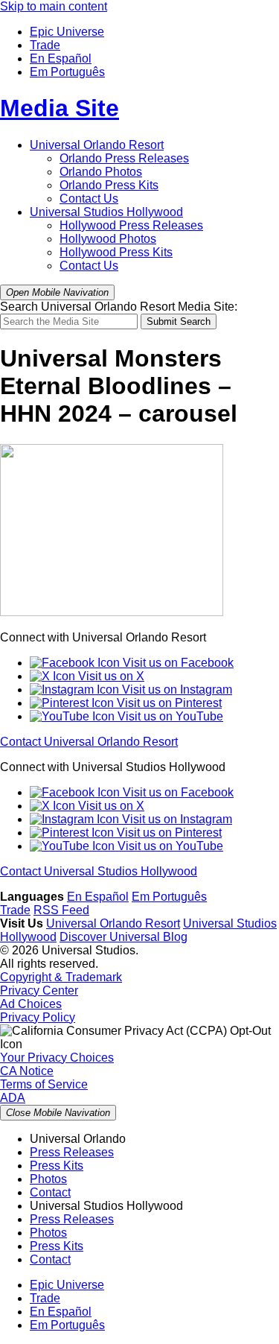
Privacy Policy (37, 1017)
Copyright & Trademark (61, 977)
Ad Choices (31, 1004)
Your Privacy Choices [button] (57, 1057)
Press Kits (109, 185)
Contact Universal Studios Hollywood (98, 871)
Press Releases (124, 158)
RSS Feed (61, 910)
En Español (61, 58)
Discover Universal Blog (123, 937)
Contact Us (89, 198)
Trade (45, 45)
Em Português (67, 72)
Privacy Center (39, 990)
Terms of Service (44, 1084)
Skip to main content (53, 6)
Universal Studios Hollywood (106, 212)
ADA (12, 1097)
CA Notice (27, 1071)
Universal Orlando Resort (97, 145)
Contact (50, 1192)
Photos (101, 171)
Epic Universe (67, 31)
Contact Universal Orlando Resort (89, 741)
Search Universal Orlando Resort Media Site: (118, 306)
